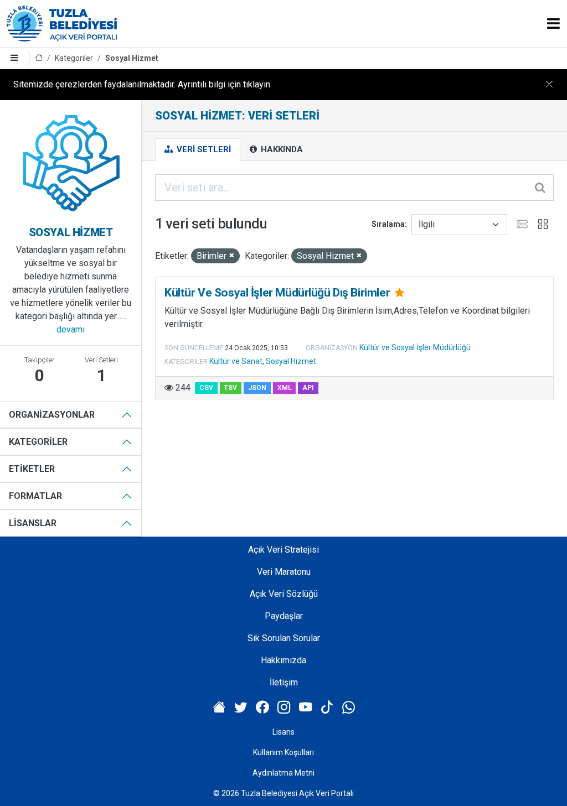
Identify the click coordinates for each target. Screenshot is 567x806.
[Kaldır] (231, 256)
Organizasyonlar (52, 414)
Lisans (283, 731)
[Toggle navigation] (553, 23)
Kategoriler (74, 58)
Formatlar (35, 496)
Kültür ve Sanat (235, 361)
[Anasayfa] (39, 58)
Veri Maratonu (284, 571)
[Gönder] (541, 187)
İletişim (284, 682)
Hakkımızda (283, 660)
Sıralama (388, 224)
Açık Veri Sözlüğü (284, 594)
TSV (230, 388)
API (308, 388)
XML (284, 388)
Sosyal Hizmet (131, 58)
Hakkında (281, 149)
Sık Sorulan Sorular (284, 638)
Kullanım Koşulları (283, 752)
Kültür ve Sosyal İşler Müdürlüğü (415, 347)
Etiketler (32, 469)
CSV (206, 388)
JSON (257, 388)
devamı (70, 329)
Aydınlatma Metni (283, 772)
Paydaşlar (284, 616)
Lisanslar (32, 523)
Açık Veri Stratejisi (283, 549)
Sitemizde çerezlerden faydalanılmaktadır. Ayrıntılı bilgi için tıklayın (141, 84)
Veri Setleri (202, 149)
